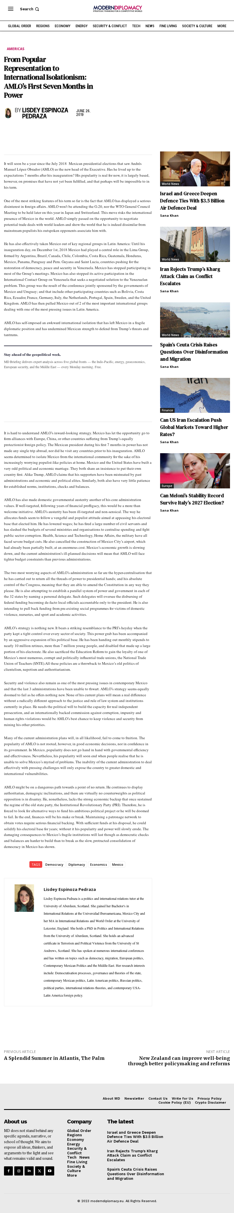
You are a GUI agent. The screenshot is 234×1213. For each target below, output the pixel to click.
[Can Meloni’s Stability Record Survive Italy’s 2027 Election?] (195, 470)
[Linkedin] (49, 132)
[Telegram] (75, 132)
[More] (89, 132)
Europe (167, 486)
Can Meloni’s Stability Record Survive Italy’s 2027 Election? (192, 499)
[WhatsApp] (36, 132)
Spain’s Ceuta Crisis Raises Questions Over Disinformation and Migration (194, 351)
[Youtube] (49, 1170)
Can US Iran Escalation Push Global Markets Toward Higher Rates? (194, 427)
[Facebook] (9, 132)
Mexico (117, 864)
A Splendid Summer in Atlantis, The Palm (54, 1058)
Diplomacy (76, 864)
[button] (30, 9)
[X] (23, 132)
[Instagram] (18, 1170)
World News (170, 184)
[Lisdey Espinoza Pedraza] (8, 113)
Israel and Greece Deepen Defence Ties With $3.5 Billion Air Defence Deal (192, 200)
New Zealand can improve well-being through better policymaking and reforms (179, 1060)
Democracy (54, 864)
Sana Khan (169, 215)
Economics (98, 864)
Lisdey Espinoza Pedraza (45, 114)
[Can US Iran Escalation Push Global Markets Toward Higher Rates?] (195, 395)
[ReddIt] (62, 132)
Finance (167, 410)
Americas (15, 48)
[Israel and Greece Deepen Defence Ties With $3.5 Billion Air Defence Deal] (195, 169)
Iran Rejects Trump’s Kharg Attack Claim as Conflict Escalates (190, 276)
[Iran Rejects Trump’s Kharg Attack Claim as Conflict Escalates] (195, 244)
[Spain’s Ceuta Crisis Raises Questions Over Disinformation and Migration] (195, 320)
